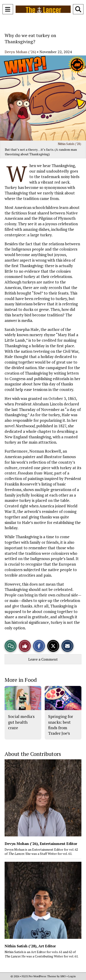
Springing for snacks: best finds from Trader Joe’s (60, 725)
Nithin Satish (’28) (69, 144)
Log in (72, 976)
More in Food (21, 679)
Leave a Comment (43, 659)
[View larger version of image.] (43, 98)
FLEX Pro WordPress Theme (39, 976)
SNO (63, 976)
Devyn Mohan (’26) (20, 51)
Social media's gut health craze (21, 722)
